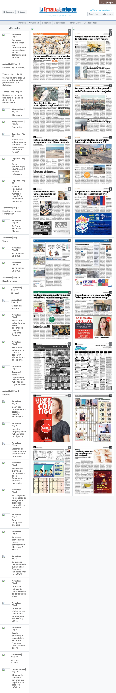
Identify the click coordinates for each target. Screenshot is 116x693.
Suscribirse (93, 14)
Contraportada (90, 23)
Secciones (9, 12)
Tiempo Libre (74, 23)
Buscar (22, 12)
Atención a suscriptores (102, 10)
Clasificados (59, 23)
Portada (22, 23)
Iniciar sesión (106, 14)
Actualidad (34, 23)
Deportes (46, 23)
